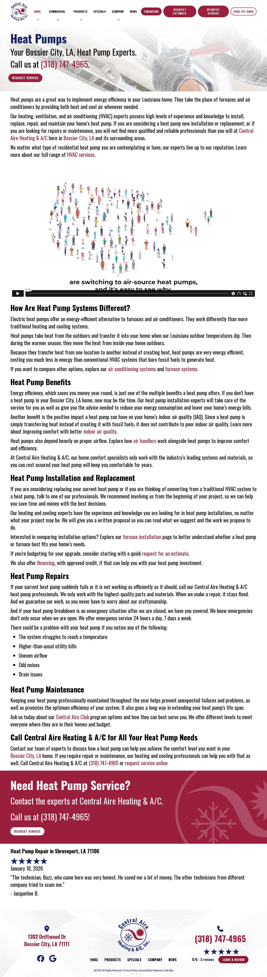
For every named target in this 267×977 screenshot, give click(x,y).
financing (46, 562)
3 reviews (207, 959)
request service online (146, 763)
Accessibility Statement (151, 970)
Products (80, 11)
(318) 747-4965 (243, 11)
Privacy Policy (130, 970)
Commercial (57, 11)
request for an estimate (165, 553)
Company (118, 11)
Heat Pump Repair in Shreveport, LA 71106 (54, 851)
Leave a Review (233, 959)
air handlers (144, 440)
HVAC (37, 11)
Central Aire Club (72, 717)
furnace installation (142, 536)
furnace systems (181, 369)
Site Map (169, 970)
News (133, 11)
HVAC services (81, 154)
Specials (99, 11)
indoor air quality (99, 431)
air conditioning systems (132, 369)
